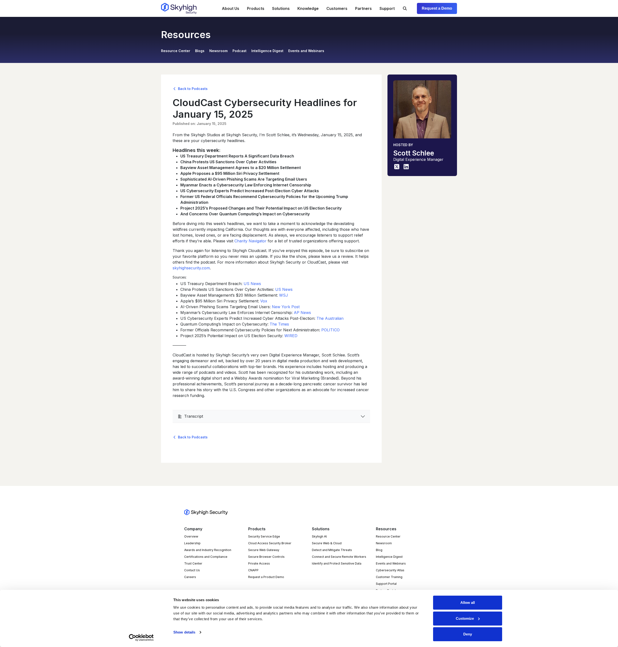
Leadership (192, 543)
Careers (190, 577)
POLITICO (330, 329)
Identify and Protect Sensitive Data (336, 563)
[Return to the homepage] (179, 8)
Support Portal (386, 584)
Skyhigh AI (319, 536)
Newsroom (218, 51)
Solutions (281, 8)
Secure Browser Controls (266, 556)
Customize (465, 618)
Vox (263, 301)
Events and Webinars (306, 51)
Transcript (193, 416)
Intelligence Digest (267, 51)
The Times (279, 324)
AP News (302, 312)
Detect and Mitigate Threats (332, 550)
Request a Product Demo (266, 577)
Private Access (259, 563)
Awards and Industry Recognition (207, 550)
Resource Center (175, 51)
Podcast (239, 51)
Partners (363, 8)
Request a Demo (437, 8)
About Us (230, 8)
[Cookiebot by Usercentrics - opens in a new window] (141, 637)
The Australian (330, 318)
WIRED (290, 335)
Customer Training (389, 577)
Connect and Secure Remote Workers (339, 556)
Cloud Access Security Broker (269, 543)
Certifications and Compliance (205, 556)
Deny (467, 634)
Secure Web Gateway (263, 550)
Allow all (467, 602)
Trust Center (193, 563)
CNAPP (253, 570)
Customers (336, 8)
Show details (184, 632)
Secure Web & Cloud (327, 543)
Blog (379, 550)
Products (255, 8)
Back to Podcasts (192, 89)
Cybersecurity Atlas (390, 570)
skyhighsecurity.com (191, 268)
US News (252, 283)
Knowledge (308, 8)
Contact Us (192, 570)
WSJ (283, 295)
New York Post (286, 306)
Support (387, 8)
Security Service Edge (264, 536)
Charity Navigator (250, 240)
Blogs (199, 51)
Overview (191, 536)
